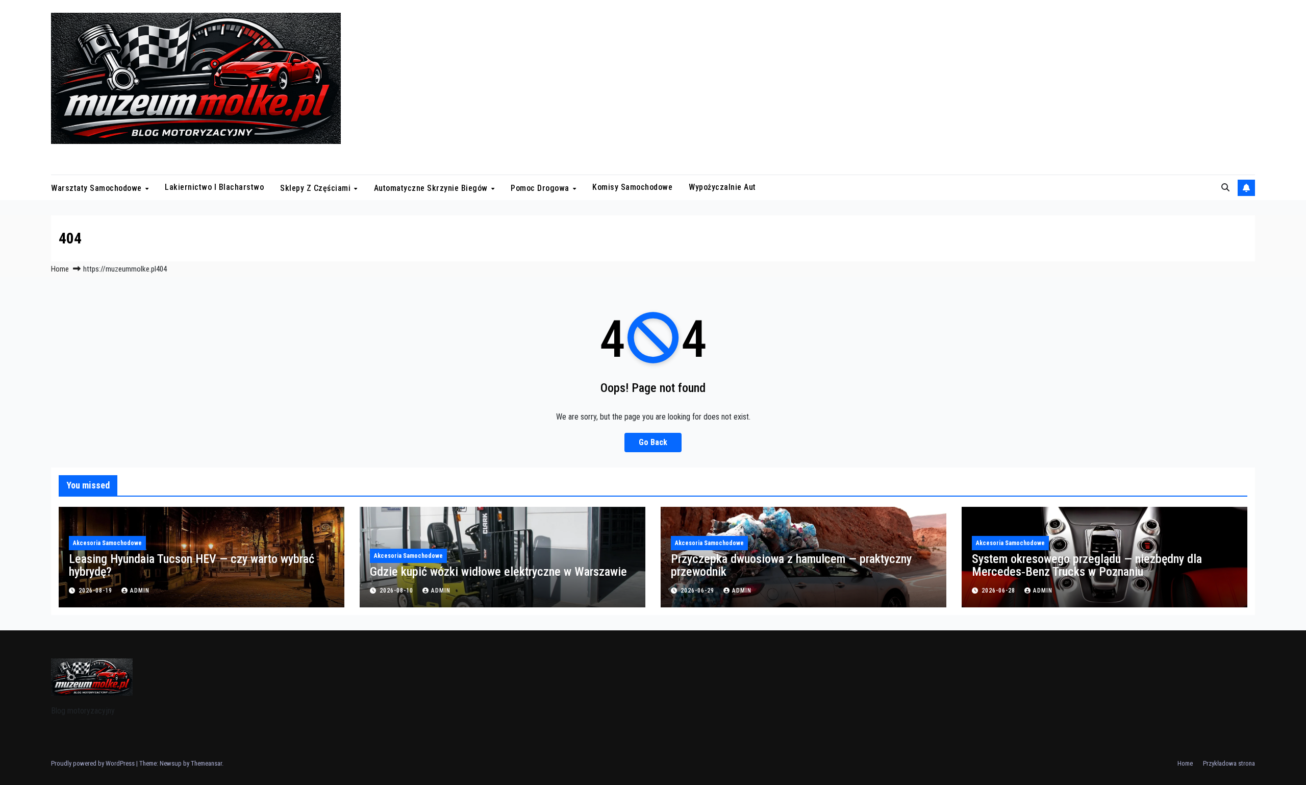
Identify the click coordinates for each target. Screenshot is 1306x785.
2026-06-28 (999, 590)
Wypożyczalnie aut (722, 187)
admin (139, 590)
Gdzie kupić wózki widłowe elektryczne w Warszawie (498, 572)
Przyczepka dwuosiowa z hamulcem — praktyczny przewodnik (791, 565)
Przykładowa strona (1229, 763)
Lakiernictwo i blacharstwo (214, 187)
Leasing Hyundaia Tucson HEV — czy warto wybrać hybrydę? (191, 565)
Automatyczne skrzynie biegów (432, 187)
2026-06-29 (698, 590)
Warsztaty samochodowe (97, 187)
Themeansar (206, 763)
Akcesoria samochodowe (107, 543)
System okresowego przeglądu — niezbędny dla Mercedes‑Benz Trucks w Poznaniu (1087, 565)
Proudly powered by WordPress (93, 763)
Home (60, 269)
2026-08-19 (96, 590)
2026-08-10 (397, 590)
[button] (1225, 187)
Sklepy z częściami (316, 187)
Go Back (653, 442)
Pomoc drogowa (541, 187)
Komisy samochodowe (632, 187)
